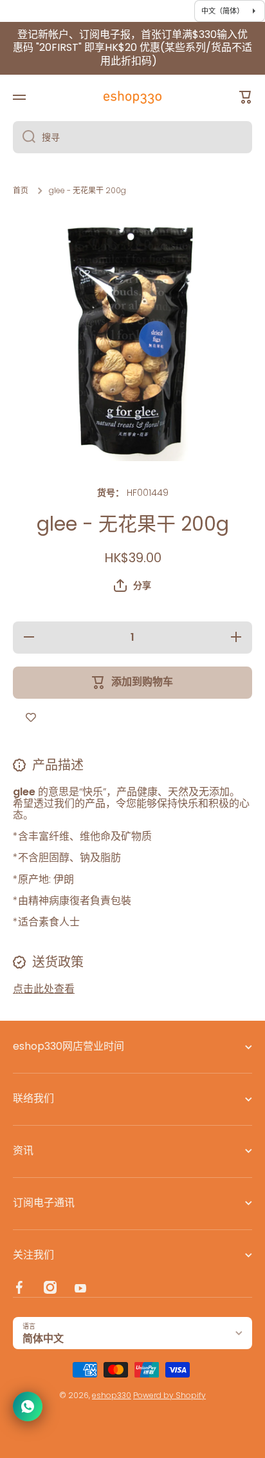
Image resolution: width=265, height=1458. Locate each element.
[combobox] (132, 137)
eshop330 (111, 1395)
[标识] (132, 97)
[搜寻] (24, 137)
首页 (20, 190)
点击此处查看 (44, 988)
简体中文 (43, 1338)
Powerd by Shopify (169, 1395)
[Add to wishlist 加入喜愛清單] (31, 718)
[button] (132, 585)
